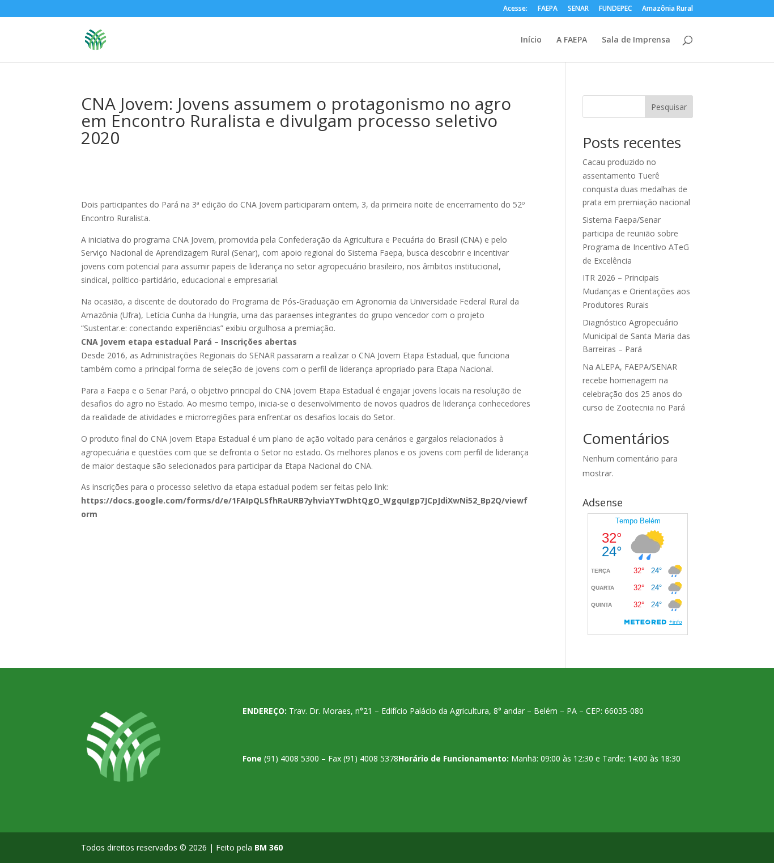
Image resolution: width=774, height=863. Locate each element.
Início (531, 40)
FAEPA (548, 9)
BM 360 (268, 847)
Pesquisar (669, 106)
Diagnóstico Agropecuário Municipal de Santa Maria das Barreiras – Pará (636, 336)
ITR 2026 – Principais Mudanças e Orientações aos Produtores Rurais (636, 291)
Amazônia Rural (667, 9)
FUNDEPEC (615, 9)
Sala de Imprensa (636, 40)
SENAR (578, 9)
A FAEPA (571, 40)
